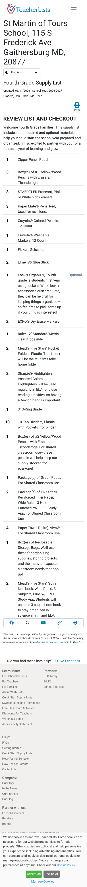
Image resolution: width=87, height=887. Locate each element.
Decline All (51, 874)
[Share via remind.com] (75, 622)
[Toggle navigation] (74, 9)
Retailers (7, 818)
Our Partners (10, 793)
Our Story (8, 783)
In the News (9, 788)
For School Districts (14, 676)
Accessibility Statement (17, 724)
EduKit (48, 681)
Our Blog (7, 799)
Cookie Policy (66, 865)
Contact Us (9, 769)
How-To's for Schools (15, 758)
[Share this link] (60, 622)
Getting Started (11, 748)
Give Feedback (68, 661)
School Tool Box (54, 686)
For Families (10, 686)
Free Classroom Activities (18, 708)
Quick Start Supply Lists (17, 697)
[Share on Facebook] (12, 622)
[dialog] (43, 860)
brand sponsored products (53, 642)
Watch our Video (12, 718)
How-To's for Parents (15, 764)
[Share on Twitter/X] (28, 622)
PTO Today (50, 676)
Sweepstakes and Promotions (21, 702)
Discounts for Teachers (17, 713)
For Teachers (10, 681)
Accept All (34, 874)
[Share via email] (43, 622)
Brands (6, 823)
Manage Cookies (42, 881)
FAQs (5, 742)
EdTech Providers (13, 813)
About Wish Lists (13, 692)
